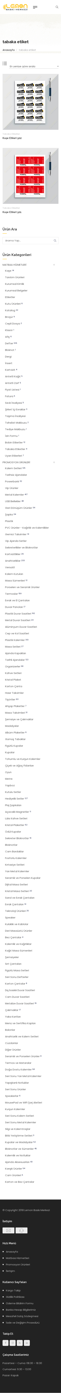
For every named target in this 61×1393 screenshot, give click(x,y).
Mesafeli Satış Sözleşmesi (22, 1316)
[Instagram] (13, 1343)
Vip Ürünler (11, 488)
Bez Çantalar (14, 937)
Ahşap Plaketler (15, 706)
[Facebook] (5, 1343)
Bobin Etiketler (15, 442)
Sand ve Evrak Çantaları (19, 897)
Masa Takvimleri (16, 712)
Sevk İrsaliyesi (14, 403)
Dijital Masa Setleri (16, 884)
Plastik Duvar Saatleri (20, 613)
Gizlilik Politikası (15, 1297)
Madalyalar (12, 726)
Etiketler (10, 297)
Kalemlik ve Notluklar (17, 1155)
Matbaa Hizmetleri (17, 1258)
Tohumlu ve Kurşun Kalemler (22, 759)
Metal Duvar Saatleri (19, 620)
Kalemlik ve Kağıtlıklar (18, 944)
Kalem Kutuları (14, 574)
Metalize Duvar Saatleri (21, 1003)
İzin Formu (12, 436)
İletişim (10, 1271)
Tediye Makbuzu (16, 429)
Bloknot (10, 350)
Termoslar (13, 594)
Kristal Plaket (13, 679)
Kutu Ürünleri (14, 303)
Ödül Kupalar (13, 831)
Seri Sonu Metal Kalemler (20, 1122)
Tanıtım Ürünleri (14, 277)
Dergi (8, 356)
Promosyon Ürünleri (18, 1264)
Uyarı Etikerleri (14, 455)
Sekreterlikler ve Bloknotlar (21, 547)
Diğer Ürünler (13, 1049)
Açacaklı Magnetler (18, 812)
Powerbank (13, 481)
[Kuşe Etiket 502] (30, 101)
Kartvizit (11, 370)
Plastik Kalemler (16, 640)
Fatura (10, 396)
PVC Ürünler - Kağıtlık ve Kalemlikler (27, 527)
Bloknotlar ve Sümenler (21, 1149)
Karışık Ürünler (15, 1168)
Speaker (10, 917)
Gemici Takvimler (17, 534)
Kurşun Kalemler (15, 1109)
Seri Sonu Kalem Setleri (19, 1116)
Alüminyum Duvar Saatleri (21, 627)
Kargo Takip (13, 1290)
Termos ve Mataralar (18, 1063)
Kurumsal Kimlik (14, 284)
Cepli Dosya (13, 323)
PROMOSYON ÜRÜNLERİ (16, 462)
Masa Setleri (14, 646)
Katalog (11, 310)
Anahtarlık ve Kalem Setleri (21, 1036)
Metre (9, 779)
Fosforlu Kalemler (16, 858)
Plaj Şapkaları (13, 805)
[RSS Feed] (20, 1343)
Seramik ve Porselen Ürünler (23, 1056)
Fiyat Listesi (13, 389)
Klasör (9, 330)
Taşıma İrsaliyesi (15, 416)
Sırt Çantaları (13, 964)
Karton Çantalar (16, 983)
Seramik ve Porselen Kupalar (22, 878)
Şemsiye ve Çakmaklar (19, 719)
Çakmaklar (13, 1010)
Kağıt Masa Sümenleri (18, 950)
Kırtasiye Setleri (14, 864)
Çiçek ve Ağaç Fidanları (19, 765)
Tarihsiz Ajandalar (16, 475)
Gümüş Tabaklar (15, 739)
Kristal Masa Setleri (18, 891)
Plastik (9, 521)
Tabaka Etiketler (11, 134)
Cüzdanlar (11, 1043)
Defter (11, 343)
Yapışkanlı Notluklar (17, 1082)
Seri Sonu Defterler (16, 977)
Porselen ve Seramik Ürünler (22, 587)
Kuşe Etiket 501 (12, 212)
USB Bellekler (14, 501)
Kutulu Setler (13, 792)
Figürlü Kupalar (14, 745)
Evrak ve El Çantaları (17, 600)
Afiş (8, 337)
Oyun (8, 772)
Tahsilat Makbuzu (17, 422)
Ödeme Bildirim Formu (19, 1303)
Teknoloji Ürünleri (17, 911)
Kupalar (10, 752)
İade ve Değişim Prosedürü (22, 1322)
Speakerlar (13, 1096)
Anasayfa (9, 50)
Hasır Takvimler (14, 693)
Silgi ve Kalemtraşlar (17, 1129)
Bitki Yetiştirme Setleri (19, 1135)
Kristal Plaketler (16, 825)
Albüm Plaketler (16, 732)
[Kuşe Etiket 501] (30, 175)
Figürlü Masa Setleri (17, 970)
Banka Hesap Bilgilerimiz (21, 1310)
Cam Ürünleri (14, 1175)
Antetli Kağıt (14, 376)
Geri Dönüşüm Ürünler (20, 508)
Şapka (10, 514)
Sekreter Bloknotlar (18, 838)
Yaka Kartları (13, 1016)
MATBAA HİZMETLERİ (14, 265)
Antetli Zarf (13, 383)
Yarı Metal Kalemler (17, 871)
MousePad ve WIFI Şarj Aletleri (23, 1102)
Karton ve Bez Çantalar (19, 1182)
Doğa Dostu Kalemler (20, 1069)
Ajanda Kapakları (15, 653)
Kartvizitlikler (14, 554)
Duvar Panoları (15, 607)
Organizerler (14, 666)
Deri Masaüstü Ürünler (18, 931)
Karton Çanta (13, 686)
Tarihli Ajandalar (16, 660)
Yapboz (10, 785)
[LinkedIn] (27, 1343)
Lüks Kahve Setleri (16, 818)
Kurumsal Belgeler (16, 290)
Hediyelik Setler (16, 798)
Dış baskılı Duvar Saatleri (20, 990)
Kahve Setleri (13, 673)
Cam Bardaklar (14, 851)
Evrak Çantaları (15, 904)
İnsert (8, 363)
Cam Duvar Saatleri (17, 997)
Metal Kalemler (16, 494)
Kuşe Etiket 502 (12, 138)
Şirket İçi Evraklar (16, 409)
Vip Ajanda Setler (16, 541)
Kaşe (9, 270)
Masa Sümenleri (16, 580)
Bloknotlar (11, 845)
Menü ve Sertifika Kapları (20, 1023)
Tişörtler (11, 699)
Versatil (10, 567)
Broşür (10, 317)
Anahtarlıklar (15, 560)
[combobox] (33, 67)
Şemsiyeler (12, 957)
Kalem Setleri (15, 468)
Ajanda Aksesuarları (19, 1162)
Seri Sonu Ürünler (15, 1089)
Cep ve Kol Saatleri (17, 633)
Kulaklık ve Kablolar (16, 924)
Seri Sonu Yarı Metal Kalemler (23, 1076)
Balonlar (10, 1030)
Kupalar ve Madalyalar (20, 1142)
